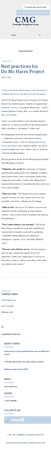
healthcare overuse (9, 107)
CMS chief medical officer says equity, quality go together (24, 362)
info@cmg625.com (8, 300)
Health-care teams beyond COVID (16, 369)
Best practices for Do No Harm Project (22, 69)
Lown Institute (11, 114)
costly (21, 149)
